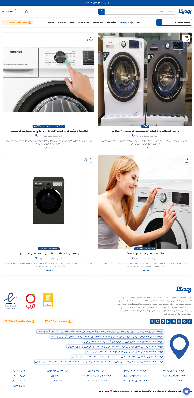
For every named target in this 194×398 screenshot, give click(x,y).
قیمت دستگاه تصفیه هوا (134, 370)
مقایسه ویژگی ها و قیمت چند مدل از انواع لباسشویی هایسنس (49, 131)
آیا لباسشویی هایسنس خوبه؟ (145, 253)
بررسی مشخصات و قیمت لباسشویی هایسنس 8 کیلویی (145, 131)
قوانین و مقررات (19, 385)
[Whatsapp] (189, 321)
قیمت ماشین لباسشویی (96, 381)
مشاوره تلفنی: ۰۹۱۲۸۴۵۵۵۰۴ (16, 22)
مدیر (142, 136)
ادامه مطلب (145, 148)
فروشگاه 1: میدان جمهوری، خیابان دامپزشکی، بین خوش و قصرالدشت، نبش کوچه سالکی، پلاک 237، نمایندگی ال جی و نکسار (107, 336)
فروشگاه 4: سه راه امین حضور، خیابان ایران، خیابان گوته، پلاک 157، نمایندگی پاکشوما (125, 351)
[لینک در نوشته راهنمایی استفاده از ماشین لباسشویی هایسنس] (49, 202)
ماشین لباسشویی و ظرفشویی (43, 126)
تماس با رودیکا (19, 370)
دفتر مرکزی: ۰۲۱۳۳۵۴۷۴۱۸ (54, 321)
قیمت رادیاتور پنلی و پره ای (135, 381)
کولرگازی (145, 126)
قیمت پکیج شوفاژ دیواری (135, 375)
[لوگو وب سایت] (185, 11)
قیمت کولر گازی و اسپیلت (173, 375)
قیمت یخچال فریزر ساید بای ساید (96, 375)
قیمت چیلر (57, 381)
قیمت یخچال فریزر (96, 370)
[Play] (168, 321)
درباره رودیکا (19, 375)
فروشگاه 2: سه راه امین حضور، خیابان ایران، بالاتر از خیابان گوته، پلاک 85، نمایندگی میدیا (123, 341)
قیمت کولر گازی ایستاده (173, 370)
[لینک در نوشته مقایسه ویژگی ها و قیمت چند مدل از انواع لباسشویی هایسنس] (49, 79)
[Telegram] (184, 321)
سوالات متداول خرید (19, 381)
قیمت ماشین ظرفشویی (58, 370)
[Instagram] (179, 321)
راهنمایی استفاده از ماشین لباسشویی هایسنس (49, 253)
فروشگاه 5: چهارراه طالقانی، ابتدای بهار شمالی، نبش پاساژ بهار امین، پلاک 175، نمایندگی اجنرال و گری (117, 357)
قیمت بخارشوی (58, 375)
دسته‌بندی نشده (58, 126)
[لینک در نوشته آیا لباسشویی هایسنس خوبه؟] (145, 202)
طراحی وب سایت (125, 391)
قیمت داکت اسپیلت (173, 381)
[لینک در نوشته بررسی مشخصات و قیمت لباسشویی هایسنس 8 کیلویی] (145, 79)
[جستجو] (101, 12)
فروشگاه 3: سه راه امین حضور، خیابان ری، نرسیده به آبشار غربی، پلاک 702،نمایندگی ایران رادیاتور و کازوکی (115, 346)
